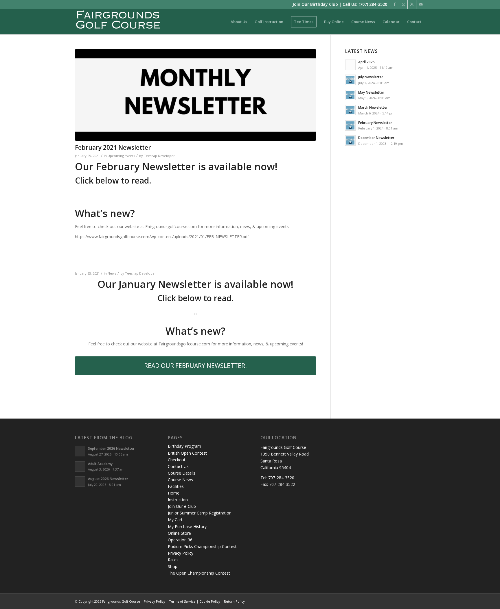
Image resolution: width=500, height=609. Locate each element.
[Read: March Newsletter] (350, 110)
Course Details (181, 473)
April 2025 (366, 62)
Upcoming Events (121, 155)
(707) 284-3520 (373, 4)
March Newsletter (373, 107)
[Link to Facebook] (394, 4)
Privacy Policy (180, 553)
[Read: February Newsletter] (350, 125)
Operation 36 (180, 540)
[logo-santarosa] (118, 21)
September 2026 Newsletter (111, 448)
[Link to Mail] (420, 4)
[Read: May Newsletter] (350, 95)
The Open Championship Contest (199, 573)
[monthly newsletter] (195, 95)
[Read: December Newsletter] (350, 140)
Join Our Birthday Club (315, 4)
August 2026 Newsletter (108, 478)
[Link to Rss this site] (412, 4)
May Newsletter (371, 92)
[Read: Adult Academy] (80, 466)
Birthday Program (184, 446)
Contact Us (178, 466)
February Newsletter (375, 122)
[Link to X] (403, 4)
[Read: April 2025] (350, 65)
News (112, 273)
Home (173, 493)
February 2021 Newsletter (113, 147)
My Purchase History (187, 526)
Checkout (176, 459)
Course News (180, 479)
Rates (173, 559)
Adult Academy (100, 463)
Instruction (178, 499)
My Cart (175, 519)
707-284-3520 (281, 477)
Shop (172, 566)
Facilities (176, 486)
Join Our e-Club (182, 506)
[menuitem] (239, 21)
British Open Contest (187, 453)
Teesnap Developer (159, 155)
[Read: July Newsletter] (350, 80)
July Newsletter (370, 77)
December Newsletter (376, 137)
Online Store (179, 533)
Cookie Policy (209, 601)
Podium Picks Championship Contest (202, 546)
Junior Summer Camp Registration (199, 513)
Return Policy (234, 601)
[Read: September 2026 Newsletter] (80, 451)
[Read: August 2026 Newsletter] (80, 481)
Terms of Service (182, 601)
